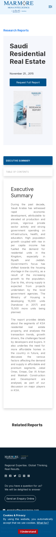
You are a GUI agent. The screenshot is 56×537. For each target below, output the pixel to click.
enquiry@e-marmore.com (23, 510)
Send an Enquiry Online (20, 498)
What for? (43, 522)
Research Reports (16, 30)
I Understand (28, 531)
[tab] (28, 160)
